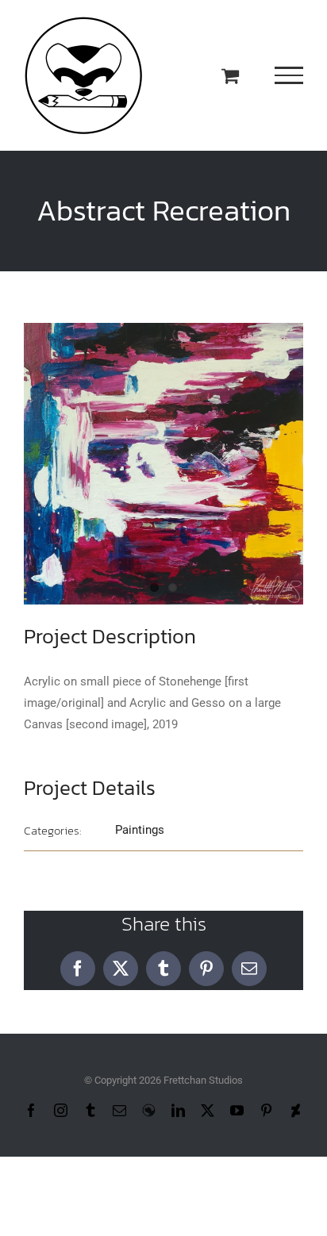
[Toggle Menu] (289, 75)
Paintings (139, 830)
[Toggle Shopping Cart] (230, 75)
